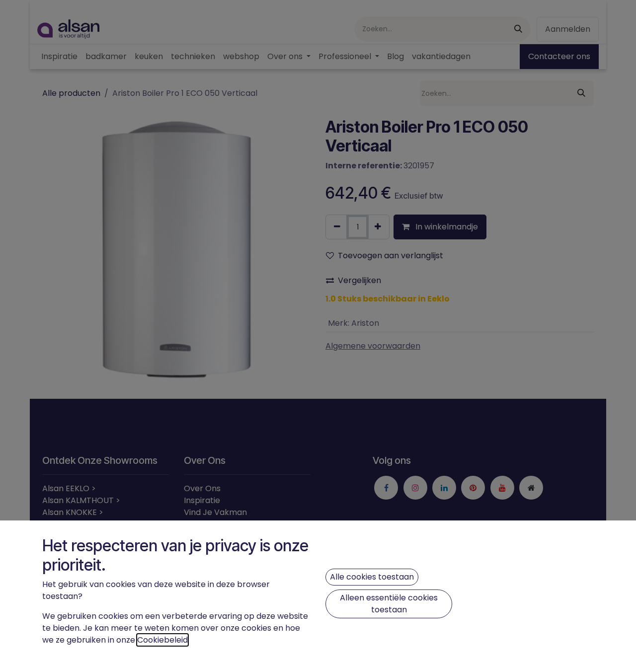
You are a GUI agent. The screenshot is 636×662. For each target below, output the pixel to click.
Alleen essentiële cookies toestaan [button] (389, 603)
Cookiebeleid (162, 640)
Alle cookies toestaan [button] (372, 577)
